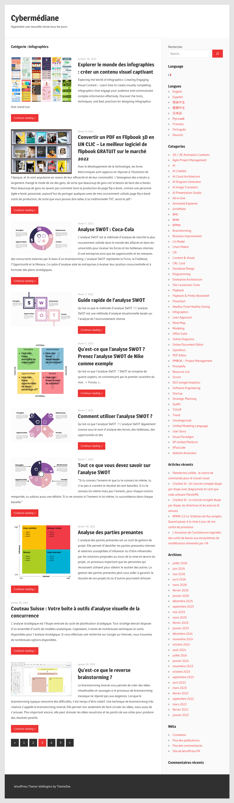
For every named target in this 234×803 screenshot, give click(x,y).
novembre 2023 (183, 666)
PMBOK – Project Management (192, 361)
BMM (176, 220)
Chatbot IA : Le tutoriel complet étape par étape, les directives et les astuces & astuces (194, 505)
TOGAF (177, 409)
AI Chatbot (179, 171)
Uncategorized (182, 420)
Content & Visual (184, 258)
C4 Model (179, 241)
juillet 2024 (180, 655)
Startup (177, 393)
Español (178, 97)
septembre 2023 (183, 677)
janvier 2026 (181, 596)
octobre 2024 (181, 644)
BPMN (177, 225)
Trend (176, 415)
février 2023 (180, 693)
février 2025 (180, 623)
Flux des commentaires (187, 745)
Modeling (178, 328)
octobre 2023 (181, 671)
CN (175, 252)
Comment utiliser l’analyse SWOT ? (115, 416)
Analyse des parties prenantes (110, 532)
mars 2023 (180, 688)
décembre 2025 (183, 601)
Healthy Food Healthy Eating (191, 306)
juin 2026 (179, 568)
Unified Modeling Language (190, 426)
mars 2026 (180, 585)
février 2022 (180, 709)
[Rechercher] (217, 54)
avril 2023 (179, 682)
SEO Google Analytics (186, 382)
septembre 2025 (183, 606)
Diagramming (181, 274)
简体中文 (179, 102)
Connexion (179, 735)
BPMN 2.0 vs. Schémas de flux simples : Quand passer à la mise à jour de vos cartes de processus (195, 521)
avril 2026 (179, 579)
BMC (176, 214)
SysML (177, 404)
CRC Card (179, 263)
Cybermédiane (35, 18)
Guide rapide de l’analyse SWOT (111, 300)
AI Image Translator (185, 187)
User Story (179, 431)
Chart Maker (181, 247)
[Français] (169, 75)
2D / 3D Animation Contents (191, 155)
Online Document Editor (188, 344)
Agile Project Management (190, 160)
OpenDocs (179, 350)
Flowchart (179, 301)
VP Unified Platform (185, 442)
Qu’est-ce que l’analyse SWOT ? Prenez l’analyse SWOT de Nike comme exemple (111, 356)
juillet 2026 (180, 563)
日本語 (177, 113)
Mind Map (179, 323)
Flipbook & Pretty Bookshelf (191, 296)
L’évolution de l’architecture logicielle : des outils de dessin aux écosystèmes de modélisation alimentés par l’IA (195, 537)
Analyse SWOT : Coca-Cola (106, 229)
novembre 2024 (183, 639)
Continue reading (23, 118)
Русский (178, 118)
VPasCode (179, 447)
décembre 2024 (183, 633)
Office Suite (180, 333)
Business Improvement (187, 236)
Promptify (179, 366)
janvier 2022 (181, 715)
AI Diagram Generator (187, 182)
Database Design (184, 268)
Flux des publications (186, 740)
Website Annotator (185, 453)
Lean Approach (182, 317)
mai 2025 (179, 612)
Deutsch (178, 135)
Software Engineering (186, 388)
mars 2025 (180, 617)
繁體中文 (179, 108)
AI (174, 165)
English (177, 91)
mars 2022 (180, 704)
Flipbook (178, 290)
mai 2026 (179, 574)
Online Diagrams (183, 339)
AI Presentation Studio (187, 193)
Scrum (177, 377)
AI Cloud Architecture (186, 176)
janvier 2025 (181, 628)
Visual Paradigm (183, 437)
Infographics (180, 312)
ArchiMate (179, 209)
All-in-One (179, 198)
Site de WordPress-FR (186, 751)
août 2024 (179, 650)
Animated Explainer (185, 203)
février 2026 (180, 590)
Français (178, 124)
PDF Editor (179, 355)
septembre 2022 (183, 699)
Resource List (181, 372)
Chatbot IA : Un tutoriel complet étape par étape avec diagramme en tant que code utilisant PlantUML (195, 489)
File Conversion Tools (186, 285)
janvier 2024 (181, 661)
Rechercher (175, 47)
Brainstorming (182, 230)
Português (179, 129)
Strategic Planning (184, 398)
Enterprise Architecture (187, 279)
